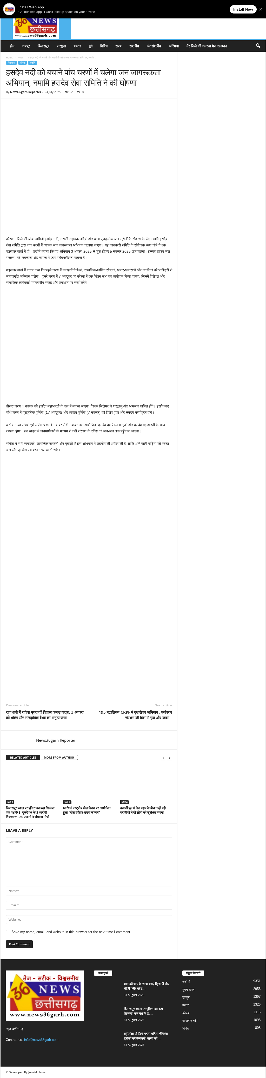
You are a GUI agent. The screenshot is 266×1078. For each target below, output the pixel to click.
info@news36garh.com (41, 1040)
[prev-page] (163, 757)
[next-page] (169, 757)
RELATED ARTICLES (23, 757)
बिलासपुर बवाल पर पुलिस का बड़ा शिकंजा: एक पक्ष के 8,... (143, 1011)
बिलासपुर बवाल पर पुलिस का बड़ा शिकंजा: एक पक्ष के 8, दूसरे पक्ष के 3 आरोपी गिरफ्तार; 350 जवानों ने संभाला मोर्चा (30, 812)
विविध (104, 45)
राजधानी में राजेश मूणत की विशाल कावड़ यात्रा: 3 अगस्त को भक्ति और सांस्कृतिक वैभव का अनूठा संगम (44, 714)
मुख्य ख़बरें (188, 990)
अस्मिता (174, 45)
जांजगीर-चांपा (190, 1021)
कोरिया (125, 802)
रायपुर (26, 45)
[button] (258, 46)
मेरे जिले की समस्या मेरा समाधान (207, 45)
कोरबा (20, 57)
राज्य (118, 45)
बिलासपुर (43, 45)
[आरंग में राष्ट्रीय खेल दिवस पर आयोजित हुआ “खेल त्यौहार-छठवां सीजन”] (89, 784)
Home (9, 57)
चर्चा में (32, 62)
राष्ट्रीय (134, 45)
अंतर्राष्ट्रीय (154, 45)
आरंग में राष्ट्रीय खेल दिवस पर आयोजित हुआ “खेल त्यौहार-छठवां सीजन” (86, 810)
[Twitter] (23, 106)
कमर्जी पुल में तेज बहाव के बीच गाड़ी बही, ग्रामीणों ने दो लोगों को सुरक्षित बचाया (143, 810)
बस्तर (77, 45)
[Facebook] (11, 106)
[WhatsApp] (47, 106)
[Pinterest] (35, 106)
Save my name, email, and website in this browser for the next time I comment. (71, 932)
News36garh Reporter (25, 92)
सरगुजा (61, 45)
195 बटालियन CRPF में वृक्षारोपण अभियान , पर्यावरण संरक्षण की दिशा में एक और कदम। (135, 714)
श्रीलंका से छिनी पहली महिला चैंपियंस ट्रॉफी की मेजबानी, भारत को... (146, 1036)
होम (12, 45)
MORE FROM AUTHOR (59, 757)
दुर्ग (90, 45)
